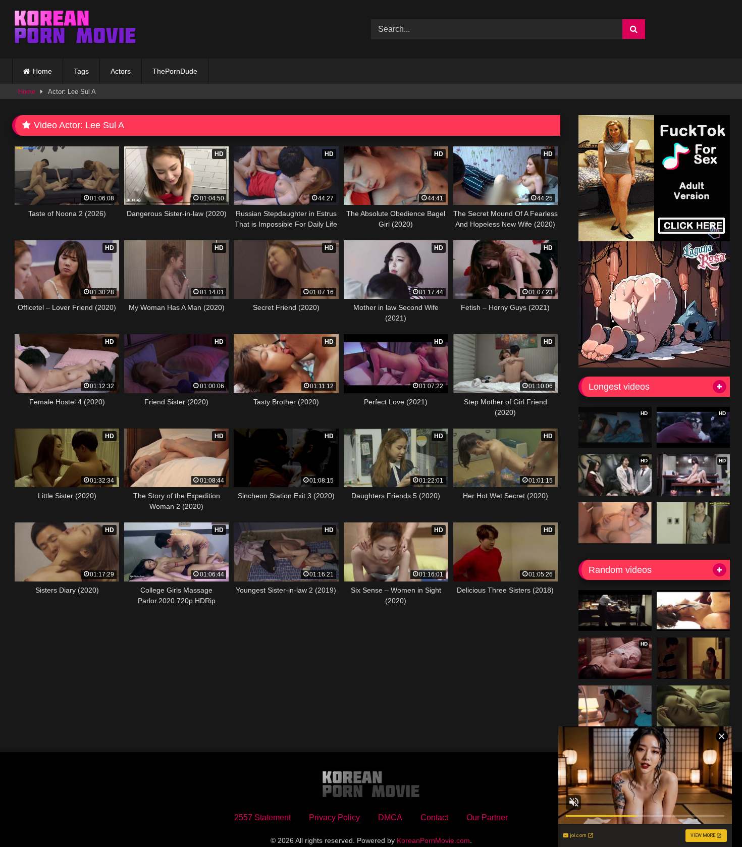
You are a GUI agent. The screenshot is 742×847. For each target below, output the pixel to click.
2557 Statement (262, 817)
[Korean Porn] (75, 29)
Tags (81, 71)
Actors (121, 71)
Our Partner (487, 817)
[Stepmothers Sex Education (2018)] (615, 706)
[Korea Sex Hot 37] (615, 523)
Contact (434, 817)
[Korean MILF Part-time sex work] (693, 523)
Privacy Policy (334, 817)
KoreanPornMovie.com (433, 840)
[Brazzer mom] (693, 706)
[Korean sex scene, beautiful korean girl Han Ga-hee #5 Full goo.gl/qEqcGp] (693, 658)
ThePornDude (174, 71)
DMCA (390, 817)
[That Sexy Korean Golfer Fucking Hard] (693, 610)
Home (42, 71)
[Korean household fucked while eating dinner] (615, 610)
